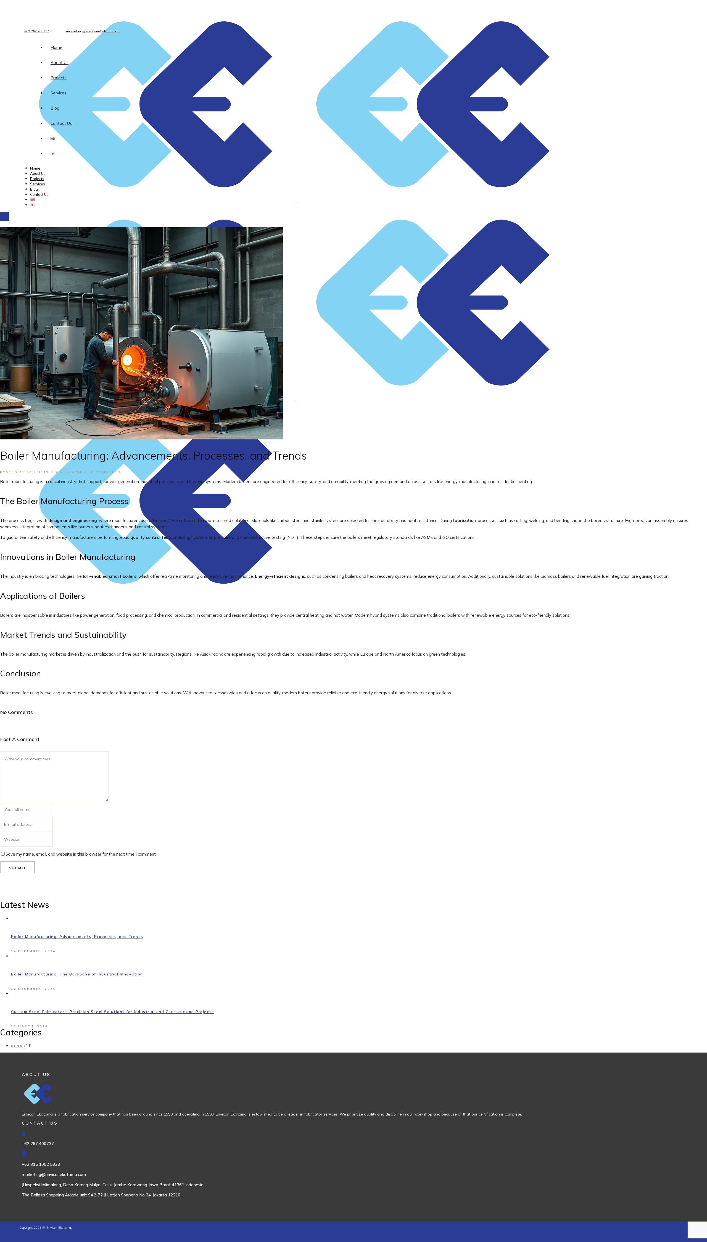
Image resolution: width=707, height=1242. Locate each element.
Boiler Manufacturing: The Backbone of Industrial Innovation (77, 974)
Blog (57, 472)
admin (79, 472)
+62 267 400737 (36, 31)
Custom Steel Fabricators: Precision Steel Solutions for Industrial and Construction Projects (112, 1011)
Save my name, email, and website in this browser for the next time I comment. (81, 854)
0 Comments (106, 472)
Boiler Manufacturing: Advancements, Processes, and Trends (77, 936)
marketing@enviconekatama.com (93, 31)
